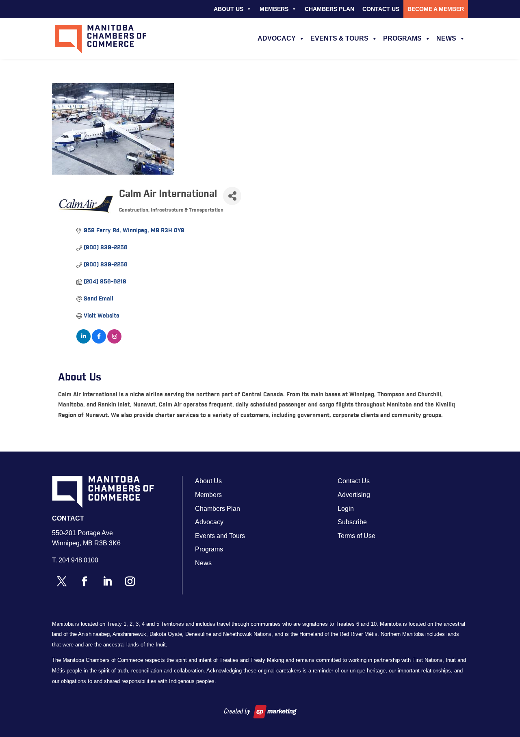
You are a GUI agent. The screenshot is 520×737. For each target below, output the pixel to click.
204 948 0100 (78, 560)
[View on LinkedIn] (83, 342)
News (446, 38)
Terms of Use (356, 535)
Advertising (354, 494)
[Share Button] (232, 196)
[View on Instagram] (114, 342)
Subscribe (352, 522)
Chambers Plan (329, 9)
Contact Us (380, 9)
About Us (228, 9)
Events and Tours (220, 535)
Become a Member (435, 9)
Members (274, 9)
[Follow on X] (62, 581)
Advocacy (277, 38)
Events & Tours (339, 38)
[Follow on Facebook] (84, 581)
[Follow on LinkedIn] (107, 581)
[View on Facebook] (99, 342)
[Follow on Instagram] (130, 581)
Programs (402, 38)
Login (346, 508)
